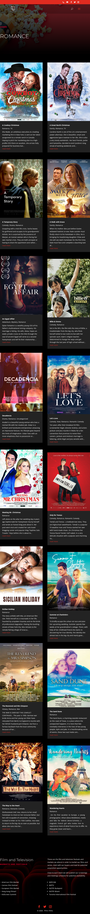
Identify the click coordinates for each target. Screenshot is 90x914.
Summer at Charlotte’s (59, 615)
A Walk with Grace (57, 222)
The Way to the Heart (11, 805)
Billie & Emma (55, 321)
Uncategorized (22, 419)
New (58, 421)
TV (11, 128)
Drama (12, 225)
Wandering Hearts (57, 808)
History (5, 709)
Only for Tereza (56, 515)
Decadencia (6, 415)
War (18, 709)
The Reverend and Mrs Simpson (15, 706)
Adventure (6, 322)
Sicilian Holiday (8, 609)
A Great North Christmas (60, 125)
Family (52, 128)
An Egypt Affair (8, 319)
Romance (5, 128)
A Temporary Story (10, 222)
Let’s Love (54, 418)
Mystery (14, 322)
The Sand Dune (56, 711)
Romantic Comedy (17, 809)
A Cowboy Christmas (10, 125)
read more (6, 149)
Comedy (5, 225)
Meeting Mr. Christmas (11, 512)
